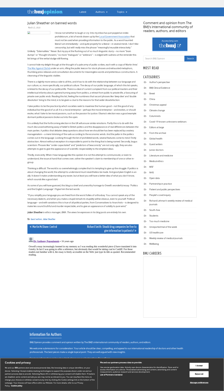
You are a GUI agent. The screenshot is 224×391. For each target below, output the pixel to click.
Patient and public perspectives (164, 189)
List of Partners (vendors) (111, 375)
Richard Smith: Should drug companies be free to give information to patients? (111, 228)
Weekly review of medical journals (166, 238)
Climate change (157, 110)
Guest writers (36, 219)
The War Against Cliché (38, 68)
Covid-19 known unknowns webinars (168, 121)
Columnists (155, 116)
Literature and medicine (161, 155)
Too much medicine (159, 221)
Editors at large (156, 127)
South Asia (154, 210)
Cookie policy (16, 386)
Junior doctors (156, 150)
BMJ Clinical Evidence (159, 87)
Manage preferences (199, 383)
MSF (151, 167)
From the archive (157, 133)
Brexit (152, 93)
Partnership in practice (160, 183)
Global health (155, 138)
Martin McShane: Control (44, 226)
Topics (121, 11)
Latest (82, 11)
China (152, 99)
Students (153, 215)
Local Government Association (114, 36)
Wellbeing (154, 244)
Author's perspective (159, 82)
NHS (151, 172)
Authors (100, 11)
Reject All (199, 374)
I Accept (199, 366)
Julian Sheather (49, 219)
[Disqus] (83, 274)
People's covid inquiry (160, 195)
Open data (154, 178)
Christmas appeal (157, 104)
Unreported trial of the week (163, 227)
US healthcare (156, 232)
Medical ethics (156, 161)
